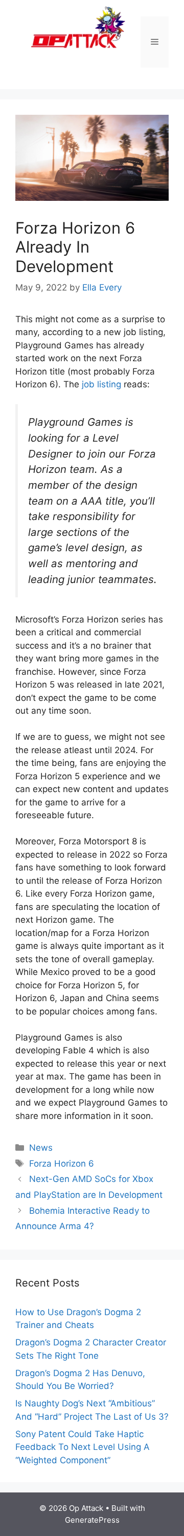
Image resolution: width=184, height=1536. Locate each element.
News (41, 1148)
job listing (101, 384)
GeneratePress (92, 1520)
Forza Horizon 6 (61, 1163)
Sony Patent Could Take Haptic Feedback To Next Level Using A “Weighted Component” (82, 1447)
